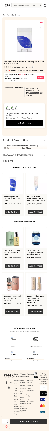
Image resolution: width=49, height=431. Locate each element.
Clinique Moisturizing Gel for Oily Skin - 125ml (12, 252)
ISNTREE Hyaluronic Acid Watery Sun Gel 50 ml (12, 198)
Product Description (15, 140)
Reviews (8, 161)
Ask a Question (24, 123)
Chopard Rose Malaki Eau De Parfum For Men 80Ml (12, 298)
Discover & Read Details (18, 155)
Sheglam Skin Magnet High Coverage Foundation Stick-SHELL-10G (36, 299)
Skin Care (6, 15)
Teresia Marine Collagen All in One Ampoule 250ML (35, 252)
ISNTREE (35, 88)
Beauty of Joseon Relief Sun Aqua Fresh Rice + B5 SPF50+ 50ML (36, 198)
